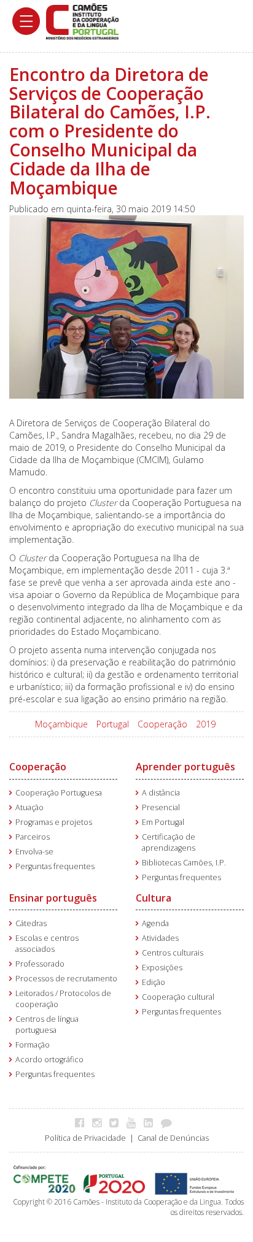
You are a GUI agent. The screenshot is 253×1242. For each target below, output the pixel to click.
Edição (153, 982)
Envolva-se (34, 851)
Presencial (161, 807)
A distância (161, 793)
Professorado (39, 964)
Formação (32, 1045)
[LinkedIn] (151, 1122)
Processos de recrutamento (66, 978)
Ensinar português (53, 898)
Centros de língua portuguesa (47, 1024)
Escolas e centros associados (47, 943)
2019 (206, 724)
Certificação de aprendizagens (168, 842)
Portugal (112, 724)
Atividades (160, 938)
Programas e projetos (53, 822)
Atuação (29, 807)
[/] (82, 20)
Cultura (153, 898)
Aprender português (185, 766)
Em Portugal (163, 822)
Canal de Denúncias (173, 1138)
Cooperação (162, 724)
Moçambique (61, 724)
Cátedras (31, 923)
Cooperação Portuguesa (58, 793)
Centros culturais (172, 953)
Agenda (155, 923)
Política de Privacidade (85, 1138)
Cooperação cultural (178, 997)
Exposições (162, 967)
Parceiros (32, 837)
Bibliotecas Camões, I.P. (184, 862)
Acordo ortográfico (49, 1059)
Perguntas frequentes (55, 866)
